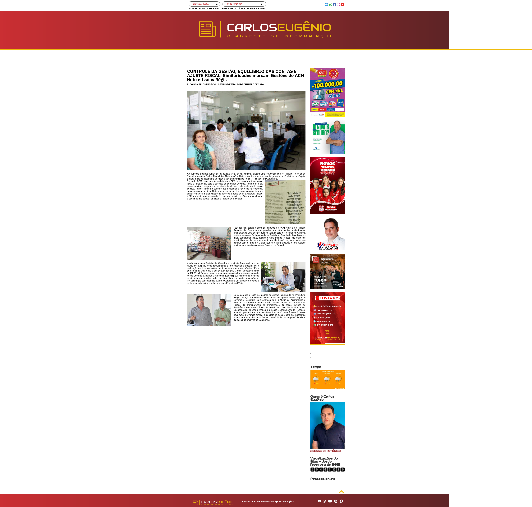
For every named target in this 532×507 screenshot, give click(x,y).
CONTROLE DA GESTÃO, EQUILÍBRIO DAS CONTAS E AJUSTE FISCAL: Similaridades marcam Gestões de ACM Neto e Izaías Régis (245, 75)
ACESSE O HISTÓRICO (325, 451)
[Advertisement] (246, 350)
